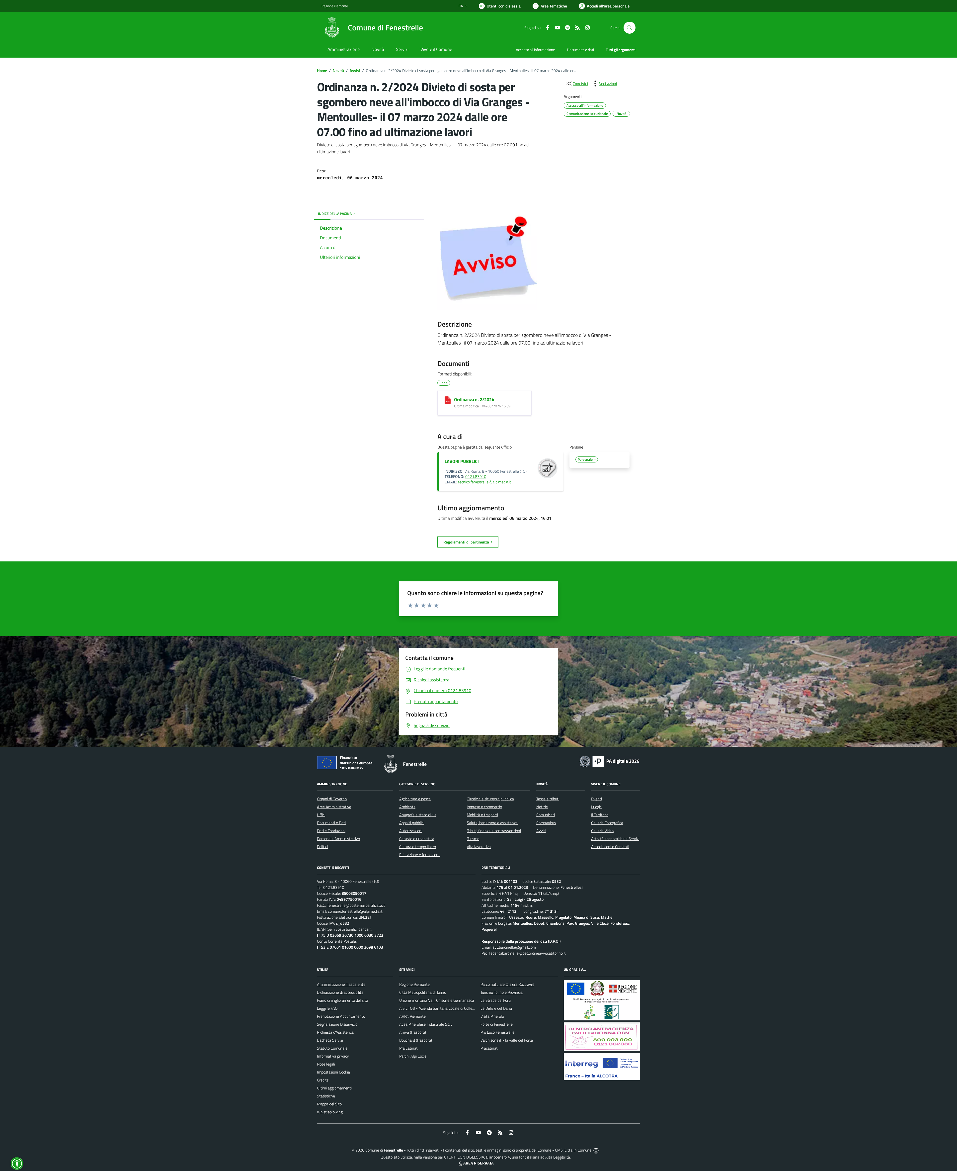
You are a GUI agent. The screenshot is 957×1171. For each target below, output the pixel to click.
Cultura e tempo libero (417, 847)
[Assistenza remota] (596, 1150)
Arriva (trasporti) (412, 1032)
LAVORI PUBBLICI (462, 461)
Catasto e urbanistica (416, 839)
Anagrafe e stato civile (417, 815)
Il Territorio (599, 815)
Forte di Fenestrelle (496, 1024)
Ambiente (407, 807)
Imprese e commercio (484, 807)
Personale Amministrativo (338, 839)
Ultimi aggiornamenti (334, 1088)
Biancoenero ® (498, 1157)
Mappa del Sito (329, 1104)
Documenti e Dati (331, 823)
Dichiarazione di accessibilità (340, 992)
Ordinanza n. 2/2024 (474, 399)
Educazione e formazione (419, 855)
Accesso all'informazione (535, 50)
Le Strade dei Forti (495, 1000)
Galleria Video (602, 831)
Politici (322, 847)
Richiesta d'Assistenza (335, 1032)
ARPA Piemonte (412, 1016)
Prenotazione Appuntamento (341, 1016)
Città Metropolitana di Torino (422, 992)
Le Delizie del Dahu (496, 1008)
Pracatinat (489, 1048)
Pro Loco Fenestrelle (497, 1032)
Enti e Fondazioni (331, 831)
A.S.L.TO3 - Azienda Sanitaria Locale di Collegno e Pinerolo (447, 1008)
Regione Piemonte (334, 5)
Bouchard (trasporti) (415, 1040)
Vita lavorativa (479, 847)
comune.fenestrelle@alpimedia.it (355, 911)
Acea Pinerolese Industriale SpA (425, 1024)
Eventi (596, 799)
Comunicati (545, 815)
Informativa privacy (333, 1056)
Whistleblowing (330, 1112)
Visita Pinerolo (492, 1016)
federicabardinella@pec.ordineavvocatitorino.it (527, 953)
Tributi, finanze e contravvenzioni (494, 831)
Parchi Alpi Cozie (412, 1056)
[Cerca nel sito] (630, 28)
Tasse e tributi (547, 799)
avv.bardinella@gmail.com (514, 947)
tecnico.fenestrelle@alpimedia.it (484, 482)
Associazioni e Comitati (610, 847)
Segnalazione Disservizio (337, 1024)
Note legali (326, 1064)
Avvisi (355, 71)
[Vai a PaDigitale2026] (609, 761)
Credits (322, 1080)
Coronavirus (546, 823)
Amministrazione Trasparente (341, 984)
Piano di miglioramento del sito (342, 1000)
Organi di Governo (332, 799)
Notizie (542, 807)
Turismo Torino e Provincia (501, 992)
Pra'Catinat (408, 1048)
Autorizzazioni (410, 831)
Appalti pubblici (411, 823)
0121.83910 (475, 476)
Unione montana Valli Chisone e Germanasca (436, 1000)
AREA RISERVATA (478, 1163)
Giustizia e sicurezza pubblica (490, 799)
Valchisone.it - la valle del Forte (506, 1040)
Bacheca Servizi (330, 1040)
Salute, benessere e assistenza (492, 823)
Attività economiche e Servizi (615, 839)
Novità (338, 71)
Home (322, 71)
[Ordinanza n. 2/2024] (448, 400)
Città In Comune (577, 1150)
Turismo (473, 839)
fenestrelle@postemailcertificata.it (356, 905)
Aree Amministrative (334, 807)
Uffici (321, 815)
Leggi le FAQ (327, 1008)
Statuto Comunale (332, 1048)
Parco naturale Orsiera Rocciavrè (507, 984)
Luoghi (596, 807)
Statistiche (326, 1096)
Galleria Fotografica (607, 823)
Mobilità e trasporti (482, 815)
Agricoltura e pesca (415, 799)
